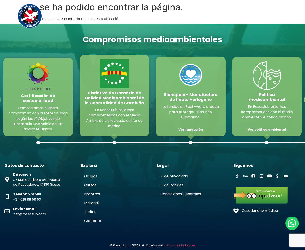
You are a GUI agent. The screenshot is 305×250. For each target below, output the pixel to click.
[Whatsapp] (278, 176)
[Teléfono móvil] (7, 196)
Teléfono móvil (27, 194)
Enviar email (25, 208)
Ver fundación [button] (190, 129)
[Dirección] (7, 179)
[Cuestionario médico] (236, 210)
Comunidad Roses (181, 245)
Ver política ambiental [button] (267, 129)
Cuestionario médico (260, 210)
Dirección (22, 174)
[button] (292, 223)
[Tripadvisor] (245, 176)
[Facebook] (253, 176)
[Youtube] (269, 176)
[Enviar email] (7, 211)
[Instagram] (261, 176)
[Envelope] (286, 176)
